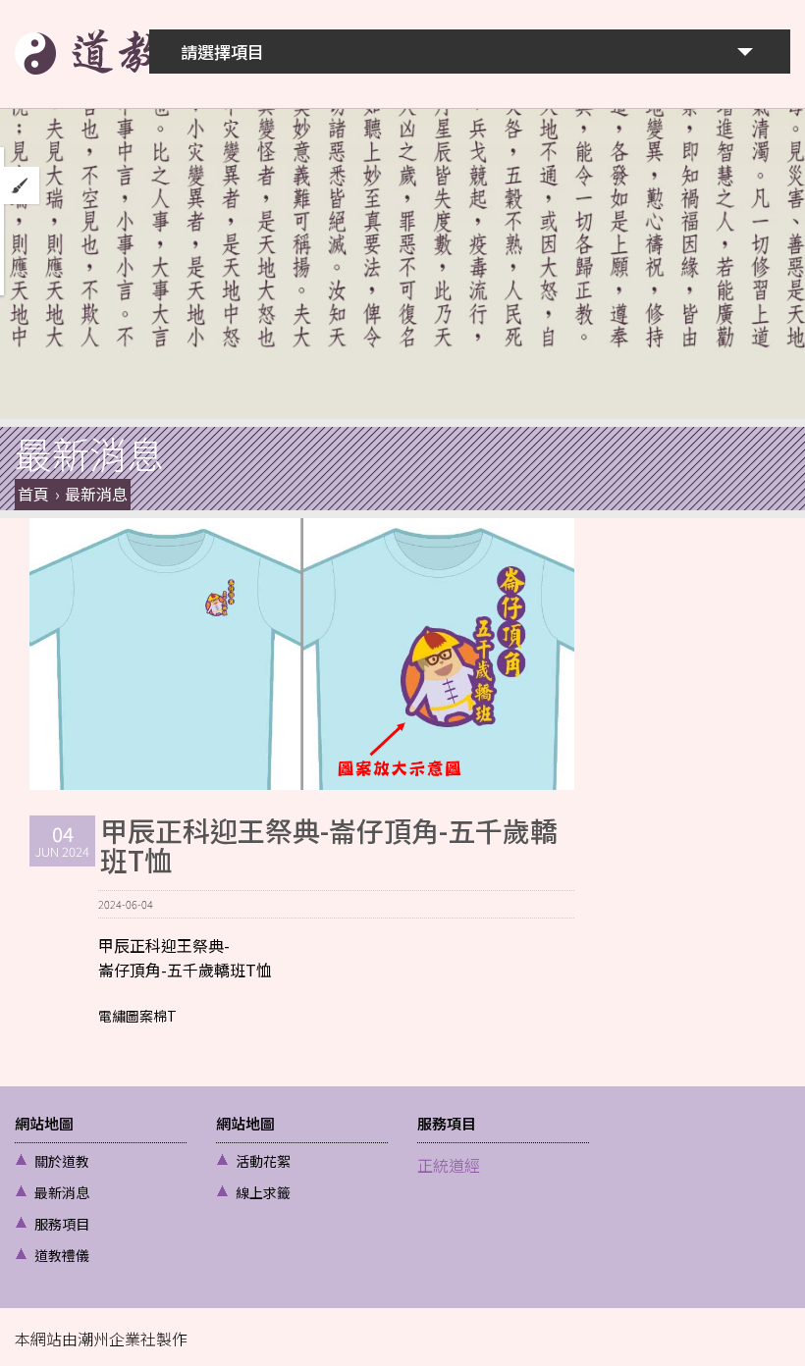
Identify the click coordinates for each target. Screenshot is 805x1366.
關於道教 (61, 1161)
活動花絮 (263, 1161)
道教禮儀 (61, 1255)
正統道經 (448, 1165)
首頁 (33, 493)
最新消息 (96, 493)
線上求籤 (263, 1192)
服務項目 (61, 1224)
